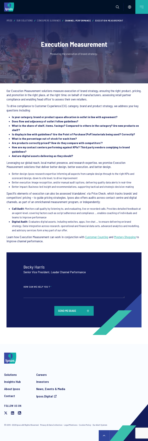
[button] (117, 7)
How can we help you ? (37, 286)
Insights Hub (12, 382)
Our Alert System (100, 425)
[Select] (130, 7)
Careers (41, 375)
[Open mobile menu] (141, 7)
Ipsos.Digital (44, 396)
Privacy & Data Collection (51, 425)
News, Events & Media (50, 389)
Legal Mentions (70, 425)
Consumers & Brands (49, 20)
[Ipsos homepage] (10, 6)
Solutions (10, 375)
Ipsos (9, 20)
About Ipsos (12, 389)
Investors (42, 382)
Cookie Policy (85, 425)
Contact (9, 396)
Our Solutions (25, 20)
